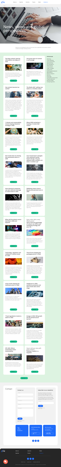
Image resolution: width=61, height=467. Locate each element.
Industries (27, 2)
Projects (33, 2)
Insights (4, 5)
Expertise (21, 2)
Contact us (46, 2)
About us (15, 2)
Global (39, 2)
